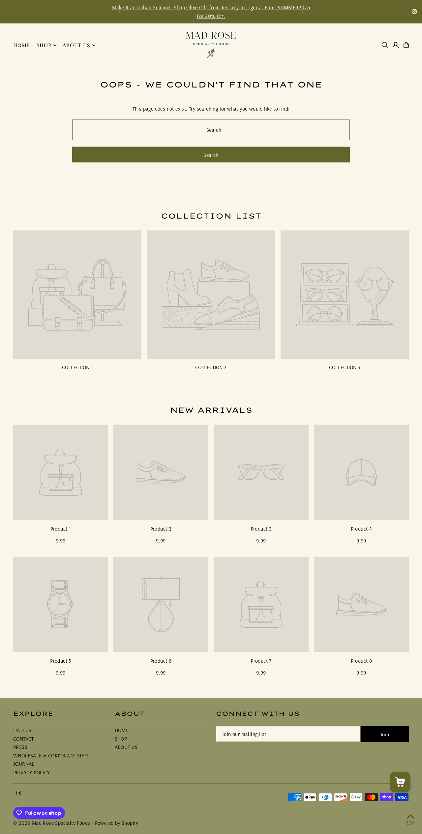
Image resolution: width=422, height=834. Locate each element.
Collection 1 (77, 367)
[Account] (396, 45)
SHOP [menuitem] (44, 45)
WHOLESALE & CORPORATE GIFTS (51, 755)
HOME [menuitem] (21, 45)
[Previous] (119, 12)
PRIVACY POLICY (31, 772)
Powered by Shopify (116, 822)
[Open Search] (385, 45)
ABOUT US (126, 747)
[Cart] (406, 45)
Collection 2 (210, 367)
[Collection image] (77, 294)
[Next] (302, 12)
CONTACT (23, 738)
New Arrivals (211, 410)
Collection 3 (344, 367)
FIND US (22, 730)
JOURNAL (24, 763)
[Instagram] (414, 12)
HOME (122, 730)
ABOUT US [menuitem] (76, 45)
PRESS (20, 747)
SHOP (121, 738)
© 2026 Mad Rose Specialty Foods (51, 822)
